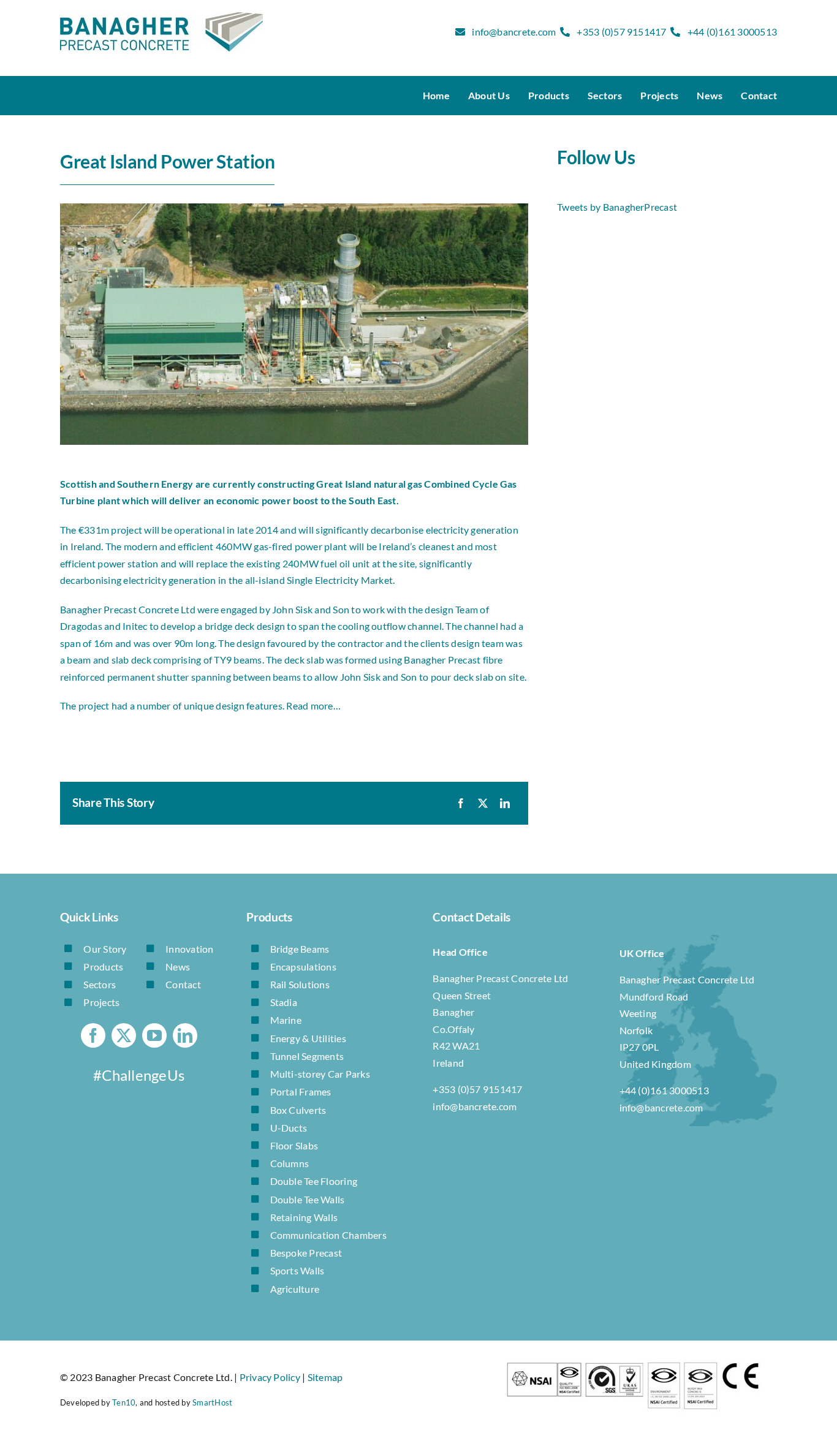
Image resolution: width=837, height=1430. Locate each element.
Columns (289, 1163)
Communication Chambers (328, 1235)
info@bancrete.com (514, 31)
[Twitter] (483, 803)
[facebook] (93, 1035)
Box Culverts (298, 1110)
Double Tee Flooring (314, 1181)
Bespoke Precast (306, 1252)
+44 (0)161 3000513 (732, 31)
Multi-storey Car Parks (320, 1074)
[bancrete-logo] (161, 17)
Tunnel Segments (307, 1056)
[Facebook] (461, 803)
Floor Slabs (294, 1145)
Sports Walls (297, 1270)
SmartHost (212, 1402)
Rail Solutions (300, 984)
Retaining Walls (304, 1217)
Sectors (99, 984)
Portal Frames (300, 1091)
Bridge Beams (300, 949)
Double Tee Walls (307, 1199)
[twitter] (124, 1035)
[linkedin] (185, 1035)
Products (103, 966)
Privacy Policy (270, 1377)
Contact (183, 984)
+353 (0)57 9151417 (621, 31)
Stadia (283, 1002)
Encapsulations (303, 966)
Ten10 (123, 1402)
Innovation (189, 949)
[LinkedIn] (505, 803)
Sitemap (325, 1377)
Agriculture (295, 1289)
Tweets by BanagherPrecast (617, 207)
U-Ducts (289, 1127)
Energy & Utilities (308, 1038)
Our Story (104, 949)
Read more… (313, 705)
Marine (285, 1020)
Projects (101, 1002)
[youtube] (154, 1035)
